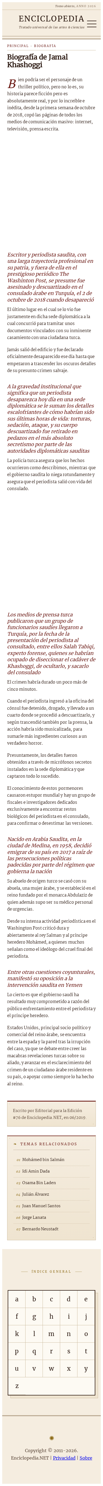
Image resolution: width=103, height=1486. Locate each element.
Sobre (86, 1458)
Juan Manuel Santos (41, 1206)
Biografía (45, 46)
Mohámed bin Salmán (43, 1160)
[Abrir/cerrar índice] (91, 24)
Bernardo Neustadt (40, 1229)
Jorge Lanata (34, 1217)
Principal (18, 46)
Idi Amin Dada (36, 1171)
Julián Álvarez (35, 1194)
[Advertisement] (51, 191)
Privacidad (64, 1458)
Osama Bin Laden (39, 1183)
